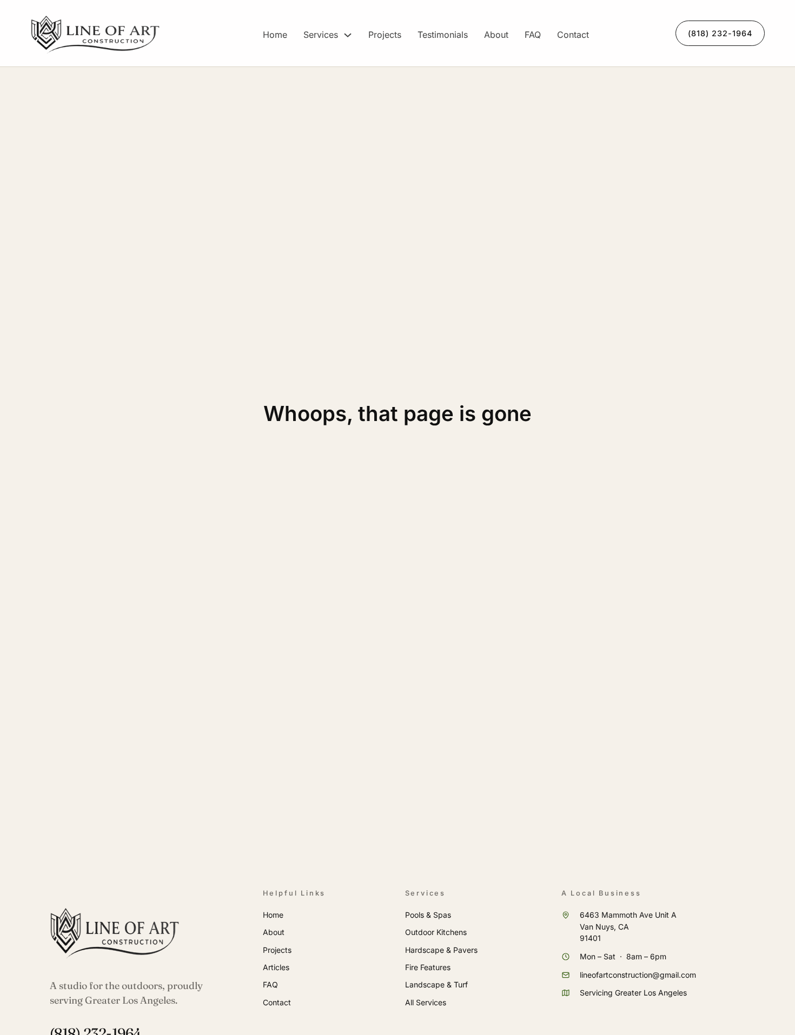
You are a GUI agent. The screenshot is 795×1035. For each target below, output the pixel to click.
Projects (384, 34)
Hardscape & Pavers (441, 949)
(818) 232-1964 (720, 33)
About (496, 34)
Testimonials (443, 34)
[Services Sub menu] (347, 35)
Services (320, 34)
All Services (425, 1002)
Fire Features (428, 967)
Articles (276, 967)
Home (275, 34)
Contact (573, 34)
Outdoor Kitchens (436, 932)
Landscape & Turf (436, 984)
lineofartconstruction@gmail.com (638, 974)
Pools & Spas (428, 914)
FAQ (533, 34)
